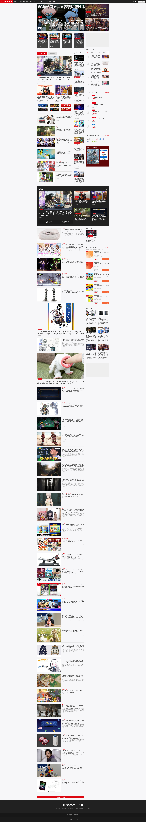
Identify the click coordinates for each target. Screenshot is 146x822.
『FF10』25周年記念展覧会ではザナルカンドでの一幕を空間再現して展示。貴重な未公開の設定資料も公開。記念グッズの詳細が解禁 (73, 341)
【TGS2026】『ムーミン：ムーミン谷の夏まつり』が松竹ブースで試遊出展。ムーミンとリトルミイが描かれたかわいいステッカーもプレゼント (73, 571)
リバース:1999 (65, 629)
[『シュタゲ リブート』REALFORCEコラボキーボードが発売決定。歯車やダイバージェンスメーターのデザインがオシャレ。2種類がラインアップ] (46, 119)
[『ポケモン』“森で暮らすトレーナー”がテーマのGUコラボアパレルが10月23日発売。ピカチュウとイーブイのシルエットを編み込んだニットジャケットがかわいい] (49, 650)
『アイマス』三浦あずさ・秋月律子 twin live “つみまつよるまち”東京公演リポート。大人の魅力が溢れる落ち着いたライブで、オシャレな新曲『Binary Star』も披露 (73, 261)
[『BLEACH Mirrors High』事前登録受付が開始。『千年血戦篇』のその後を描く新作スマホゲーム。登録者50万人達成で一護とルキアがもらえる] (45, 90)
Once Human (91, 235)
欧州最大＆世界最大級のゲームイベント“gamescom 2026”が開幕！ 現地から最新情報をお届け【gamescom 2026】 (79, 81)
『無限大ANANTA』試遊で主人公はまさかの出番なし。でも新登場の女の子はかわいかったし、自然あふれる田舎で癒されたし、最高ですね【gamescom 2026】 (63, 129)
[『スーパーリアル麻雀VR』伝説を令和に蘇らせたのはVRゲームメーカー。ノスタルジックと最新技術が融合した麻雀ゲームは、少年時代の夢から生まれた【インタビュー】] (105, 76)
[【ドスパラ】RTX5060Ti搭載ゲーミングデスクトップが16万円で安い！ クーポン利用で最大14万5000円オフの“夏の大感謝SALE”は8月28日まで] (103, 313)
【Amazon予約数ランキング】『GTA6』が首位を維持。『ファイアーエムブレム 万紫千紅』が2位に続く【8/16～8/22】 (54, 79)
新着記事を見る (61, 797)
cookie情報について (83, 808)
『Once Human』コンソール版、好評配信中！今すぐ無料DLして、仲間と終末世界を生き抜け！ (91, 239)
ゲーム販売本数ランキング (93, 92)
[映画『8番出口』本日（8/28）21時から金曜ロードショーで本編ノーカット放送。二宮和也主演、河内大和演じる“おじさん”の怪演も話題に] (49, 755)
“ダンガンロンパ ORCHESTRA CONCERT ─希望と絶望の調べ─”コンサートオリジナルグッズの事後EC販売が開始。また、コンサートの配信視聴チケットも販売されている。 (73, 785)
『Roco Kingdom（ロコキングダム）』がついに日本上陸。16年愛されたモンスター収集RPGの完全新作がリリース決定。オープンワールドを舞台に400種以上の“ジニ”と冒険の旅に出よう (79, 147)
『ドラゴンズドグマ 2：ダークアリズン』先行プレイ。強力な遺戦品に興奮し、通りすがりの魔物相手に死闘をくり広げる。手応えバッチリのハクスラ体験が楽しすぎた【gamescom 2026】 (79, 97)
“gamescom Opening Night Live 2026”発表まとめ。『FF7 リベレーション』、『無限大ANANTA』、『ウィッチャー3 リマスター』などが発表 (79, 164)
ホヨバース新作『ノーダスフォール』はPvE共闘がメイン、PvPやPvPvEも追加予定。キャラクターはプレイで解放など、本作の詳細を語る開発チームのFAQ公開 (73, 707)
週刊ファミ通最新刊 (92, 147)
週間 (95, 52)
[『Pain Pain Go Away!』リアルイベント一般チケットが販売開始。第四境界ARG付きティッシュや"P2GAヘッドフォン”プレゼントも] (46, 142)
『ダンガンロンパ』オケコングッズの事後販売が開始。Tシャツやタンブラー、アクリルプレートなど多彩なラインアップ (73, 782)
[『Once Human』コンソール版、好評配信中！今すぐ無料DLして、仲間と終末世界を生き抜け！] (91, 233)
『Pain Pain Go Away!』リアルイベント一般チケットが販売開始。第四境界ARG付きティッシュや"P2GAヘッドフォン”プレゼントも (64, 141)
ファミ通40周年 (65, 538)
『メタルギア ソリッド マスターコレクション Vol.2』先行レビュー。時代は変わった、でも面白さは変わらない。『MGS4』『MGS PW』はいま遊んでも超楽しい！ (91, 337)
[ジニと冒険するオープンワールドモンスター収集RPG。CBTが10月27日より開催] (49, 695)
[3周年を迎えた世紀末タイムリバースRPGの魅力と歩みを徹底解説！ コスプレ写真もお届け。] (49, 635)
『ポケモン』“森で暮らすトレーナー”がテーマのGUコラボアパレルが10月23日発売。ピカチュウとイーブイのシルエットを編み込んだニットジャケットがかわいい (73, 646)
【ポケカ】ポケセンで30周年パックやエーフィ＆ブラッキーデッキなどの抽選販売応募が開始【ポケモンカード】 (73, 526)
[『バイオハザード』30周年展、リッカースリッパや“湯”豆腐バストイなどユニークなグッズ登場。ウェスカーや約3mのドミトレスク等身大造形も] (49, 740)
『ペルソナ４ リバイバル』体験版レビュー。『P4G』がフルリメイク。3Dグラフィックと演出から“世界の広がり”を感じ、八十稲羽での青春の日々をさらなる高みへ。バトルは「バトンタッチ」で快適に (79, 114)
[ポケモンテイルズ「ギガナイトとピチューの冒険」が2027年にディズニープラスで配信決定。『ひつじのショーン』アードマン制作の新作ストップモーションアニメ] (46, 154)
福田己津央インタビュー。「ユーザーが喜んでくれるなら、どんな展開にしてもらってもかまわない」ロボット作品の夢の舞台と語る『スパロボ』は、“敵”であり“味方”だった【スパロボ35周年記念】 (103, 337)
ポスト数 (103, 52)
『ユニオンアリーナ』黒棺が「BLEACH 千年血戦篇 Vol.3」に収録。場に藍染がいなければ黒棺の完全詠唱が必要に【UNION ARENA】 (73, 586)
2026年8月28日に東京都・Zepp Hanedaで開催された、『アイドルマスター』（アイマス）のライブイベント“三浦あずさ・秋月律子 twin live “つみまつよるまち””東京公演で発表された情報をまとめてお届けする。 (73, 249)
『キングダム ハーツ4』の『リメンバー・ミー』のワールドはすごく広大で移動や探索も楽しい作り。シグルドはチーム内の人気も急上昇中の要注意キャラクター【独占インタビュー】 (79, 43)
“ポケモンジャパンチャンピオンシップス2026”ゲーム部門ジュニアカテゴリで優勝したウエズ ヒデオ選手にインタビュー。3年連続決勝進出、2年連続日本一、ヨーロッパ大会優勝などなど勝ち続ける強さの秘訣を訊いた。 (73, 770)
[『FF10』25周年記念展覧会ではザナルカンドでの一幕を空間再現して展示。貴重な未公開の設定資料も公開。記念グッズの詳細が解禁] (49, 344)
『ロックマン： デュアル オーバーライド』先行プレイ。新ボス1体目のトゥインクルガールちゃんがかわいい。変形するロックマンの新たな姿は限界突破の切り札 (79, 131)
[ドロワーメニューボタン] (1, 1)
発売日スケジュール (33, 1)
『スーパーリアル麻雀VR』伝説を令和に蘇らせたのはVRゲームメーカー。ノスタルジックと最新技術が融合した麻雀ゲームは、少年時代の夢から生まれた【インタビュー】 (96, 77)
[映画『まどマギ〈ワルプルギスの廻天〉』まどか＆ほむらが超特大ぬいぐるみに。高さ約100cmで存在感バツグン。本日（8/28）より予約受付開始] (49, 514)
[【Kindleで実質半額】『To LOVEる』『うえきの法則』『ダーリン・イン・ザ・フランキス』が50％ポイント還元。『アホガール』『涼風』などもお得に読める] (46, 166)
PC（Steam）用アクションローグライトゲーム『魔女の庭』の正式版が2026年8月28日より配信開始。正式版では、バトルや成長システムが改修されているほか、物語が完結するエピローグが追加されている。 (73, 424)
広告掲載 (88, 808)
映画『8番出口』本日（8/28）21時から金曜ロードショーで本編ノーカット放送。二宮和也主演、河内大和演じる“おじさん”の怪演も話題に (73, 752)
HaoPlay (63, 497)
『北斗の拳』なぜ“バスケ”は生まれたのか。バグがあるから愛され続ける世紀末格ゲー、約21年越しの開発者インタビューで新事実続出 (42, 43)
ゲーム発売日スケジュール (93, 135)
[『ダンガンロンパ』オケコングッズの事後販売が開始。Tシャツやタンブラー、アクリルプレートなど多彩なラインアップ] (49, 785)
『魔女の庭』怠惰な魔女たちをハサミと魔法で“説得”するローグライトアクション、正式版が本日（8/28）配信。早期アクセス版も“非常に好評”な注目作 (73, 420)
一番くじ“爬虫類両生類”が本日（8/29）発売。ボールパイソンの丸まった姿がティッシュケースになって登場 (96, 63)
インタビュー (89, 11)
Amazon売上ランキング (92, 247)
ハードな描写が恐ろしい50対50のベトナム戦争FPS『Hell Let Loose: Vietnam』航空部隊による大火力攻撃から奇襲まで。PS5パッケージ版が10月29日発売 (73, 465)
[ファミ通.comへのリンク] (8, 1)
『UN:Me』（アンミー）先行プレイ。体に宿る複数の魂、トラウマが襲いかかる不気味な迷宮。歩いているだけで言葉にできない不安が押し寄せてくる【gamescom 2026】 (67, 43)
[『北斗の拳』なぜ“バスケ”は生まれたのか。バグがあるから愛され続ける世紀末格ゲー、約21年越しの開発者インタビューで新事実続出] (42, 36)
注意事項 (76, 808)
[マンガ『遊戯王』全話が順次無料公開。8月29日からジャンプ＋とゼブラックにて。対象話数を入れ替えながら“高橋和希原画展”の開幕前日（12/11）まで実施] (49, 408)
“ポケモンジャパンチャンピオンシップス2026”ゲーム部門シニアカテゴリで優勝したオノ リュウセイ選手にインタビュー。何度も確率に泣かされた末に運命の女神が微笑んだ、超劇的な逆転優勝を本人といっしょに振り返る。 (73, 620)
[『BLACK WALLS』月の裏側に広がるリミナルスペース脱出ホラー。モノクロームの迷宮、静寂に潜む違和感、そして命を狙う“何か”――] (49, 484)
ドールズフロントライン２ (67, 493)
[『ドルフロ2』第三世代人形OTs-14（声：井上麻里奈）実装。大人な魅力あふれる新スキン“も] (49, 499)
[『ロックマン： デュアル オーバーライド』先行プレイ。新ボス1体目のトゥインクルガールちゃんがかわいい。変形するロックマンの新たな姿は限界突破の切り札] (79, 124)
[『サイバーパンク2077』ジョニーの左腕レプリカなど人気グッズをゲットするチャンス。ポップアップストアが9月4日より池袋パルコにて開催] (49, 559)
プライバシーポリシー (65, 808)
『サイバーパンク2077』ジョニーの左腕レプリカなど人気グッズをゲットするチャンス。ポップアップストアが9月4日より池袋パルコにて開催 (73, 556)
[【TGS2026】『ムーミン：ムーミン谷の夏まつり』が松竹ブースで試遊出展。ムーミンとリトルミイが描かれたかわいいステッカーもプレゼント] (49, 574)
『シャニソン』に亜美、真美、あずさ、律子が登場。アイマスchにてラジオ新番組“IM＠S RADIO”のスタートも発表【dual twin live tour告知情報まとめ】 (73, 246)
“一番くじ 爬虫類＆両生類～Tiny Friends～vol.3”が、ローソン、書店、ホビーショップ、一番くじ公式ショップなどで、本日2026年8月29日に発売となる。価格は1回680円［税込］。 (73, 234)
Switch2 (18, 1)
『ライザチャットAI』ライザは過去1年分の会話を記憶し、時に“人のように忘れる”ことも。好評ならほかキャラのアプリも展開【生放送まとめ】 (54, 43)
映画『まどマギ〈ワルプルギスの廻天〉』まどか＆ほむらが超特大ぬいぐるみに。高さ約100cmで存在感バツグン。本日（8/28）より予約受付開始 (73, 511)
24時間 (91, 52)
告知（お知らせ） (58, 138)
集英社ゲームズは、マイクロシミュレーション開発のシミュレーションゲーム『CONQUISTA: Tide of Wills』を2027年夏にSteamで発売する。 (73, 680)
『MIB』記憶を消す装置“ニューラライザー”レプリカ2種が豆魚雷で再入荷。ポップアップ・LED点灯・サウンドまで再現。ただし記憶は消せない (73, 291)
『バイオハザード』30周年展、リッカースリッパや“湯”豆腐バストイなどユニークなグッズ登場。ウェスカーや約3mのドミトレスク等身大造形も (73, 737)
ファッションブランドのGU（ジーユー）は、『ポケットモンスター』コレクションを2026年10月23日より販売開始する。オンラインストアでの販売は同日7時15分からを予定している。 (73, 650)
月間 (99, 52)
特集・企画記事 (52, 1)
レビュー (40, 17)
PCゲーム (27, 1)
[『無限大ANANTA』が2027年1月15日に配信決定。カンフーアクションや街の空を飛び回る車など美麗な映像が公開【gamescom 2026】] (79, 174)
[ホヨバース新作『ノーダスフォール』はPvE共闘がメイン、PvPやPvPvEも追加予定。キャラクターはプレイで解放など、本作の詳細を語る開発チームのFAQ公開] (49, 710)
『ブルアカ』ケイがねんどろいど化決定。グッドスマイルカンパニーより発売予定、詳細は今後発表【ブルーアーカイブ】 (73, 662)
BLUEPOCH (64, 633)
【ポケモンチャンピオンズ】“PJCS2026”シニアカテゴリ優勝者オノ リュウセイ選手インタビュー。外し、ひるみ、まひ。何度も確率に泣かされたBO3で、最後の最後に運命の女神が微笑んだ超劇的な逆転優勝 (73, 616)
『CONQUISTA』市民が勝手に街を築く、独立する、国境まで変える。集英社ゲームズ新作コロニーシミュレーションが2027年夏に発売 (73, 677)
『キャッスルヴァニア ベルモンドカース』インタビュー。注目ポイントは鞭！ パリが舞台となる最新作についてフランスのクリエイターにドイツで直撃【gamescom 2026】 (96, 14)
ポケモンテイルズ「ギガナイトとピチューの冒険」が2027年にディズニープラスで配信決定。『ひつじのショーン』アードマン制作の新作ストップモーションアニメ (63, 152)
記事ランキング (90, 50)
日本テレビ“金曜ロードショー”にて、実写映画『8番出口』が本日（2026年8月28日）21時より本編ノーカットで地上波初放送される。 (73, 755)
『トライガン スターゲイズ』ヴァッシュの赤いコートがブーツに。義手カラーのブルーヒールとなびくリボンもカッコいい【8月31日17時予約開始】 (73, 435)
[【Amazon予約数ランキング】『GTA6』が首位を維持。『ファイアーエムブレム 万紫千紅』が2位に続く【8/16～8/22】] (54, 66)
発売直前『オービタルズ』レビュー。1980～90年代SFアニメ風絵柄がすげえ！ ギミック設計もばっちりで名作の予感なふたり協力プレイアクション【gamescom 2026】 (61, 24)
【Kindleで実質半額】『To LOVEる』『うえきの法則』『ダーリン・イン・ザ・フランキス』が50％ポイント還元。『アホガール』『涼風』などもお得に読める (63, 164)
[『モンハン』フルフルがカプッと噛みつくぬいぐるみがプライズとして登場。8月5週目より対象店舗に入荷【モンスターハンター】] (60, 366)
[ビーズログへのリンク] (77, 814)
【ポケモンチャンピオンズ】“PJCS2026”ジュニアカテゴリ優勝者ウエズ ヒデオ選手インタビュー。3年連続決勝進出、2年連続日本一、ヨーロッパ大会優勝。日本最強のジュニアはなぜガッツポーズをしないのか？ (73, 767)
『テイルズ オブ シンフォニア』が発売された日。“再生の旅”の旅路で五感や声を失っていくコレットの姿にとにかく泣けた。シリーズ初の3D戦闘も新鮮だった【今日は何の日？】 (64, 175)
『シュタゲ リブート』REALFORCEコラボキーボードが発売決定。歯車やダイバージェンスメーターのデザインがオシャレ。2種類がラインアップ (64, 118)
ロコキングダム (65, 689)
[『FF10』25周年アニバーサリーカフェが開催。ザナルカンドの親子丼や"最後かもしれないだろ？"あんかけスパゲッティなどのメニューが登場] (60, 316)
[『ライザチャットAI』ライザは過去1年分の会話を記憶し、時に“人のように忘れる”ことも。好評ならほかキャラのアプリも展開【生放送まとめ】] (55, 36)
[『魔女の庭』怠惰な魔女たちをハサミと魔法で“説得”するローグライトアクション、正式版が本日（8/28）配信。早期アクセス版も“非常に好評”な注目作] (49, 424)
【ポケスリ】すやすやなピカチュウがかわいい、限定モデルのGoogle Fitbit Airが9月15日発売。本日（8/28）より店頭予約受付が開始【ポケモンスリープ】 (73, 722)
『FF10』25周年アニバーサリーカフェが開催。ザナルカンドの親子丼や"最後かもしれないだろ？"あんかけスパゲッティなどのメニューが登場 (60, 333)
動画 (47, 1)
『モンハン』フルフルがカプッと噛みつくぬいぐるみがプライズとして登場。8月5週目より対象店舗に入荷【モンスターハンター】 (60, 382)
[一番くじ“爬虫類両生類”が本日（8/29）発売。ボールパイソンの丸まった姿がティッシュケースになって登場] (105, 63)
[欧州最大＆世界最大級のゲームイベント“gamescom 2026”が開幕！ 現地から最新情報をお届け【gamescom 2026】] (79, 74)
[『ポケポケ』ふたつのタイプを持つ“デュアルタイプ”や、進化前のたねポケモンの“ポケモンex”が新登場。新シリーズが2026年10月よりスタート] (63, 90)
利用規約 (71, 808)
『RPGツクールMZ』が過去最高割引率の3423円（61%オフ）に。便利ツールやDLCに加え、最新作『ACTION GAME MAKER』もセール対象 (73, 601)
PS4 (102, 139)
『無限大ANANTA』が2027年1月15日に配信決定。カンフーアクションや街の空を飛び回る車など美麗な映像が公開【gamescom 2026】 (79, 180)
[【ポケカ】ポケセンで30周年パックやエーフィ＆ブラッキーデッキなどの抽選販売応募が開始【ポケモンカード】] (49, 529)
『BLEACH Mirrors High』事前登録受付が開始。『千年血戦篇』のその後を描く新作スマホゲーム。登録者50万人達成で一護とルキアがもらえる (45, 98)
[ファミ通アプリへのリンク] (69, 814)
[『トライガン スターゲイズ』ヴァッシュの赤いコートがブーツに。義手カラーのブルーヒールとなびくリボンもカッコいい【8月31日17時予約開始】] (49, 439)
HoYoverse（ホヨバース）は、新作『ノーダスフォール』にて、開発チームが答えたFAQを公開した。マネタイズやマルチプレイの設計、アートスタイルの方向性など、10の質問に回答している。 (73, 710)
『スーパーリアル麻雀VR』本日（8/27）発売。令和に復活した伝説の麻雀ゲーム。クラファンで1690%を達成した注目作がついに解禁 (96, 83)
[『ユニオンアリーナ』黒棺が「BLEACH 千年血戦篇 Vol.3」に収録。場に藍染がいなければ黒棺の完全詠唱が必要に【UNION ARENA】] (49, 589)
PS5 (24, 1)
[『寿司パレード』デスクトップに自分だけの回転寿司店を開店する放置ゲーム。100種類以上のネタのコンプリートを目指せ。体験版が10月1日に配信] (99, 212)
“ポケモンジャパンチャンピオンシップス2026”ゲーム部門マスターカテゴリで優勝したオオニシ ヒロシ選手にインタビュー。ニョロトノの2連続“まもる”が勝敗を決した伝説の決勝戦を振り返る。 (73, 454)
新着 (15, 1)
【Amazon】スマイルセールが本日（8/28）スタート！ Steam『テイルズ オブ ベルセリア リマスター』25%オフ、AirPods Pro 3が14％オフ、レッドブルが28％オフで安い (91, 320)
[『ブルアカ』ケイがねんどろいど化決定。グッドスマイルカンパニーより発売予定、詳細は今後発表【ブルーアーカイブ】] (49, 665)
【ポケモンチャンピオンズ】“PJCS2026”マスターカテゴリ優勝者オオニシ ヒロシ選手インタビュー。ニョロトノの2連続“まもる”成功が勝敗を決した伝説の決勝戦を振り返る (73, 450)
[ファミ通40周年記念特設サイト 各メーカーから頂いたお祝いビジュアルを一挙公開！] (49, 544)
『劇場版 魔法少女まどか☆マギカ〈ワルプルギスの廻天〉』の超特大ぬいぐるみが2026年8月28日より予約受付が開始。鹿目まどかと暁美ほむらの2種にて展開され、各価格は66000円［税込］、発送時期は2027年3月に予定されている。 (73, 514)
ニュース (44, 1)
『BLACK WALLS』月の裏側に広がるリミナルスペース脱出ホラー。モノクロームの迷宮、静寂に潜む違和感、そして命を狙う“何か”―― (73, 481)
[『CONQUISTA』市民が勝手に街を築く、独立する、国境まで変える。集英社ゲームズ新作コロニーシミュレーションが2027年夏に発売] (49, 680)
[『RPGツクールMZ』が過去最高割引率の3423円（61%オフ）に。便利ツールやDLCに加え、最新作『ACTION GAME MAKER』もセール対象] (49, 604)
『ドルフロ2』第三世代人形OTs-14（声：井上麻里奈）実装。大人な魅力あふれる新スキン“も (72, 495)
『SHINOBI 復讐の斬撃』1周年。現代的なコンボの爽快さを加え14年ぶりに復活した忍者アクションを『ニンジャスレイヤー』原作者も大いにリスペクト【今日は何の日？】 (73, 276)
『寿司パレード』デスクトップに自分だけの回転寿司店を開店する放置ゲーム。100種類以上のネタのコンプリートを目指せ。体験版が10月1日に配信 (99, 217)
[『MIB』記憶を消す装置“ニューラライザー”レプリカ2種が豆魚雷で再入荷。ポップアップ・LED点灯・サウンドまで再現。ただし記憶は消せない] (49, 294)
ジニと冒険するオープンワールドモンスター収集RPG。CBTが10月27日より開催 (72, 691)
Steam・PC (89, 141)
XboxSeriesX (94, 141)
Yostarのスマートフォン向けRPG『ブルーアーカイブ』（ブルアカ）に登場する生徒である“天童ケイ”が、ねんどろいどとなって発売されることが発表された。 (73, 665)
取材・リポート (53, 38)
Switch (21, 1)
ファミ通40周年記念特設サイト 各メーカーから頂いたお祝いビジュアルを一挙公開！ (73, 540)
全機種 (88, 139)
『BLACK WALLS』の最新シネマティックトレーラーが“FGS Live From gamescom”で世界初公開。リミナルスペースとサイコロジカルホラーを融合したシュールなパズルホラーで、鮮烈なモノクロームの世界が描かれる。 (73, 484)
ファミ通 (63, 542)
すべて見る (107, 49)
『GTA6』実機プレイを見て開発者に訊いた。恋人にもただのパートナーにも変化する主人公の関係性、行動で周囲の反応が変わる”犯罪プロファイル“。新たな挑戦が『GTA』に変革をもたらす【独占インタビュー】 (97, 28)
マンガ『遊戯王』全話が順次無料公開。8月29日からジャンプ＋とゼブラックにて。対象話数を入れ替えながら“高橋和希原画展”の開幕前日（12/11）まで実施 (73, 405)
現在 (88, 52)
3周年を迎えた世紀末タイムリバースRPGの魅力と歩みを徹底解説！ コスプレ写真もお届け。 (72, 631)
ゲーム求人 (40, 1)
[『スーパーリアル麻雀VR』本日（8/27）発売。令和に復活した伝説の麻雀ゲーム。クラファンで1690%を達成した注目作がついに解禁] (105, 83)
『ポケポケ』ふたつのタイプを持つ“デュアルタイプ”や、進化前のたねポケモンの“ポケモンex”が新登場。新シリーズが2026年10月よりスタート (63, 98)
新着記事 (52, 54)
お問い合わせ (58, 808)
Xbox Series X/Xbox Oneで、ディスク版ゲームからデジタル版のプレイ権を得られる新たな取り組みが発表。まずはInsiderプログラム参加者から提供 (79, 65)
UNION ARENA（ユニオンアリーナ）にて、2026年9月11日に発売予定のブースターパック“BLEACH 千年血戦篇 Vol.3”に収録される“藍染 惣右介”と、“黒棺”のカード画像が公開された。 (73, 589)
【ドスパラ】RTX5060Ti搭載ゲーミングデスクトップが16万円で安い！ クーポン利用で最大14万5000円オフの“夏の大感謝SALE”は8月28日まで (103, 320)
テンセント (63, 693)
